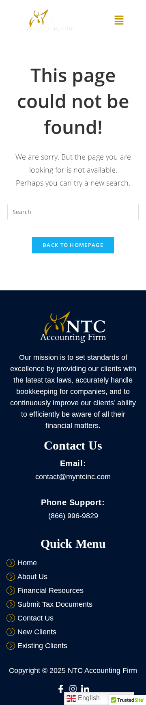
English (88, 697)
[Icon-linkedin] (85, 689)
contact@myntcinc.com (73, 477)
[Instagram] (73, 689)
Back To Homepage (73, 245)
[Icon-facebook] (61, 689)
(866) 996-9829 (73, 516)
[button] (119, 20)
